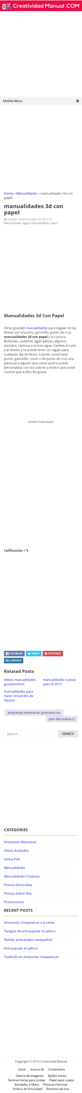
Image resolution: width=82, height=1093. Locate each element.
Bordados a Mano (27, 1084)
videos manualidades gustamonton (20, 681)
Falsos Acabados (16, 850)
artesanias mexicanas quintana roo (34, 712)
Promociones (14, 902)
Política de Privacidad (27, 1089)
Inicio (22, 1069)
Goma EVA (12, 859)
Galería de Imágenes (30, 1076)
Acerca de (37, 1069)
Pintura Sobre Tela (17, 893)
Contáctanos (56, 1069)
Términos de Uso (57, 1089)
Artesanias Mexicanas (20, 842)
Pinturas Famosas (55, 1084)
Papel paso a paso (61, 1080)
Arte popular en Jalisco (21, 948)
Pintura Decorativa (18, 885)
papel (54, 223)
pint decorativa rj (61, 719)
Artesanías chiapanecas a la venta (29, 922)
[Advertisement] (41, 55)
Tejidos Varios (57, 1076)
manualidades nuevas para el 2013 (59, 681)
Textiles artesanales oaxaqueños (28, 939)
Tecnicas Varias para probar (26, 1080)
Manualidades (26, 193)
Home (8, 193)
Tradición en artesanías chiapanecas (31, 957)
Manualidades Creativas (22, 876)
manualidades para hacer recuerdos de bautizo (18, 695)
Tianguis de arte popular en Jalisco (30, 931)
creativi (12, 219)
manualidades (40, 223)
